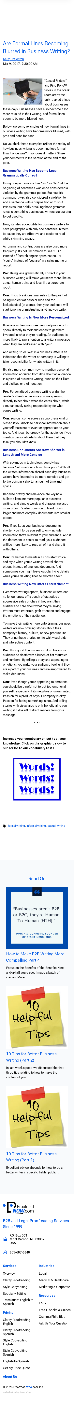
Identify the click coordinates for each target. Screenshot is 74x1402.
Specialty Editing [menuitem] (14, 1294)
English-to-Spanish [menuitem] (16, 1361)
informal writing (36, 825)
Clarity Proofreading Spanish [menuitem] (16, 1332)
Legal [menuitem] (43, 1273)
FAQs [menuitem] (42, 1303)
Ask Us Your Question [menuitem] (53, 1323)
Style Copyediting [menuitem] (15, 1287)
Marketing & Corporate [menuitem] (54, 1287)
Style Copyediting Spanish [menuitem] (15, 1352)
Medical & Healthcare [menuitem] (54, 1280)
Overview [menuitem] (9, 1273)
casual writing (56, 825)
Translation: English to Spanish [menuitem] (18, 1302)
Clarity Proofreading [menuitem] (16, 1280)
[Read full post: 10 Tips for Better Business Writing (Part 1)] (37, 1117)
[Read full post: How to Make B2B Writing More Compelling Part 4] (37, 917)
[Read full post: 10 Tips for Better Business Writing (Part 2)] (37, 1017)
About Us (10, 1377)
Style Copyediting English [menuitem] (15, 1342)
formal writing (16, 825)
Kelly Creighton (13, 59)
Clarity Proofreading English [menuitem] (16, 1322)
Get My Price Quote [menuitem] (16, 1368)
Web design (9, 1392)
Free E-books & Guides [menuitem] (55, 1310)
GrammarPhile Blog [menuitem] (52, 1317)
